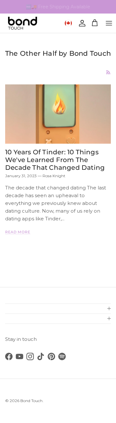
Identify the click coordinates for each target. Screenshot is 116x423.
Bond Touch (31, 400)
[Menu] (109, 23)
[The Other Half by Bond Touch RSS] (108, 72)
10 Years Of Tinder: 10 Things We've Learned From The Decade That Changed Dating (55, 159)
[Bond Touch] (22, 23)
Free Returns (70, 9)
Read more (17, 232)
